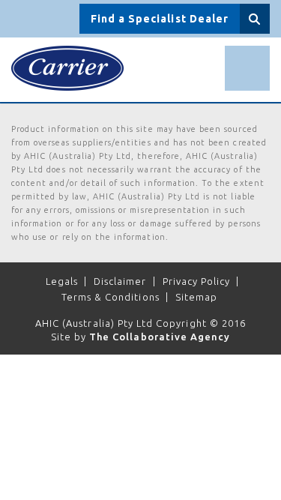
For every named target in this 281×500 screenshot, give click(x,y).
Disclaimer (120, 281)
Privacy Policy (197, 281)
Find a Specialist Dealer (160, 19)
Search (255, 19)
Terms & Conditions (110, 297)
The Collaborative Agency (159, 336)
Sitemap (196, 297)
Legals (62, 281)
